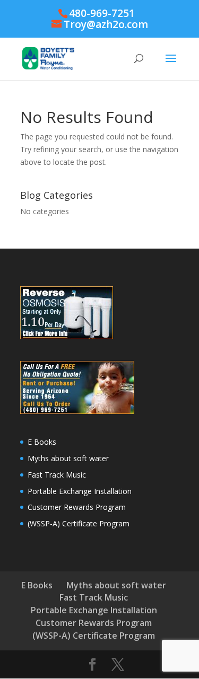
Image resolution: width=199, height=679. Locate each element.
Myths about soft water (68, 458)
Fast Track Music (57, 475)
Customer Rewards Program (77, 507)
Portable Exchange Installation (80, 491)
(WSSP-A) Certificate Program (78, 523)
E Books (42, 442)
